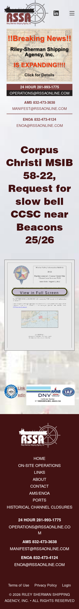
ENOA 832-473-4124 (39, 119)
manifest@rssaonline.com (39, 108)
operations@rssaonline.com (39, 93)
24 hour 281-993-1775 (39, 86)
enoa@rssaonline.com (39, 125)
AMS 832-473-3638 (39, 102)
